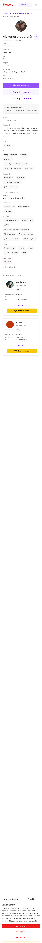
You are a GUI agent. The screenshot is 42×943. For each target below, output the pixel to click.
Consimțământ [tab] (11, 899)
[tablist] (21, 899)
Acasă (5, 13)
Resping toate (21, 932)
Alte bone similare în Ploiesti (12, 275)
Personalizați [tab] (21, 937)
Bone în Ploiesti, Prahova (21, 13)
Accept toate (21, 926)
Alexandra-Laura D (11, 16)
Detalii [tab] (31, 899)
